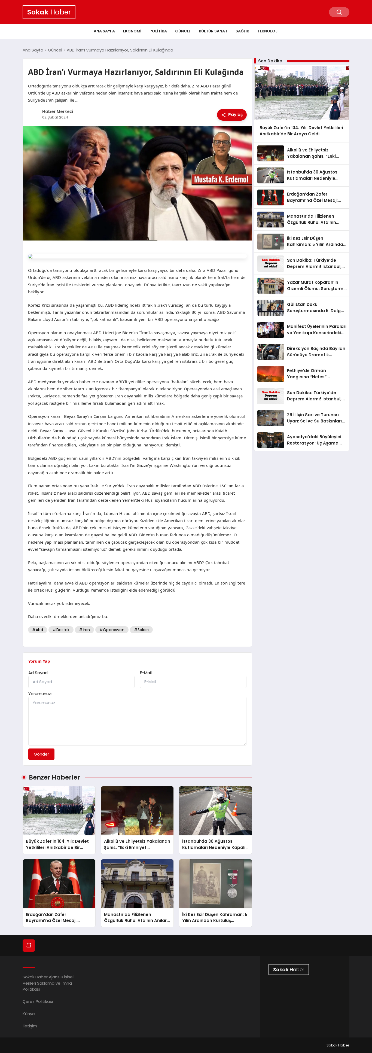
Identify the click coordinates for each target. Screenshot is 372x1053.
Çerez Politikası (38, 1001)
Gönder (41, 754)
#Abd (37, 629)
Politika (158, 31)
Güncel (183, 31)
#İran (84, 629)
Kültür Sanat (213, 31)
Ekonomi (132, 31)
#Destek (61, 629)
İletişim (30, 1026)
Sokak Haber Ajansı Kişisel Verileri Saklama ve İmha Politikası (48, 983)
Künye (29, 1014)
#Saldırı (141, 629)
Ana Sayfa (104, 31)
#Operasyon (111, 629)
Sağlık (242, 31)
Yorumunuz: (40, 693)
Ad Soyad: (38, 672)
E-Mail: (146, 672)
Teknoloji (268, 31)
